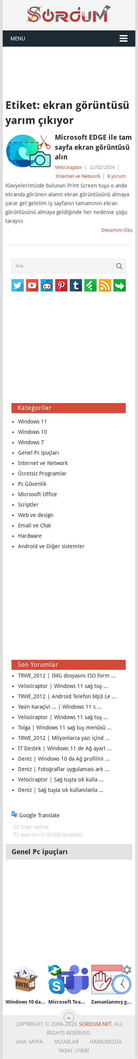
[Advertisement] (69, 72)
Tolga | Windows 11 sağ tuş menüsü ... (65, 727)
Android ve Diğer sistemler (51, 546)
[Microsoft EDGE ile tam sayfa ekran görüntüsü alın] (28, 151)
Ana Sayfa (29, 1042)
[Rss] (105, 285)
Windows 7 (31, 442)
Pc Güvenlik (32, 484)
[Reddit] (47, 285)
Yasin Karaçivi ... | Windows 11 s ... (60, 707)
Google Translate (39, 815)
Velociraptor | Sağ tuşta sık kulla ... (61, 779)
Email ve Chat (34, 525)
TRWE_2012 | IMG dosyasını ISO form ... (67, 676)
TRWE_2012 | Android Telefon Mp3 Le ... (67, 696)
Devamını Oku (117, 230)
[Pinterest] (61, 285)
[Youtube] (32, 285)
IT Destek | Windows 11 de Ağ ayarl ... (65, 748)
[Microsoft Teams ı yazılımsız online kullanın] (68, 979)
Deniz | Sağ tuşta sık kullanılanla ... (61, 790)
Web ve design (35, 515)
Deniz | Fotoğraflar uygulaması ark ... (63, 769)
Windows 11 (32, 421)
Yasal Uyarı (74, 1050)
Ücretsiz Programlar (42, 473)
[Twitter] (18, 285)
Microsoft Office (37, 494)
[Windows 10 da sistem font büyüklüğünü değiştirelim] (26, 979)
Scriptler (28, 505)
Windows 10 (32, 432)
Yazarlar (66, 1042)
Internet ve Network (78, 176)
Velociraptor (68, 167)
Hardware (30, 536)
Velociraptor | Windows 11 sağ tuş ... (63, 686)
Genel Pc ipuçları (38, 453)
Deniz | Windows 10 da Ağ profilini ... (64, 759)
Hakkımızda (106, 1042)
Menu (17, 38)
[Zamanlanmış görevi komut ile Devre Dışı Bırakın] (111, 979)
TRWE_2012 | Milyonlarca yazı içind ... (64, 738)
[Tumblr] (76, 285)
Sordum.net (95, 1024)
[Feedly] (90, 285)
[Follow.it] (119, 285)
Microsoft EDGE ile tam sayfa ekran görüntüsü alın (93, 147)
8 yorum (116, 176)
